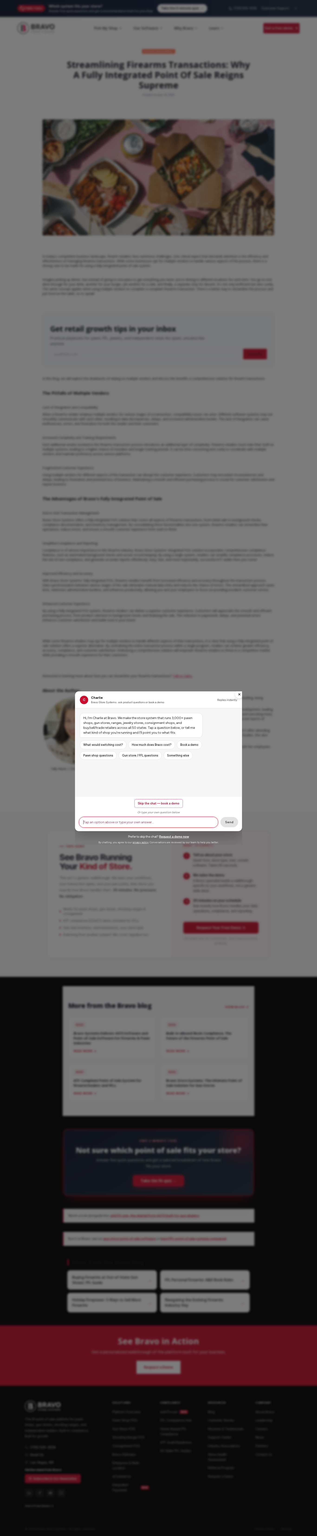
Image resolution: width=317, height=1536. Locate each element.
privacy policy (141, 842)
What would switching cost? (103, 744)
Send (229, 822)
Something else (178, 755)
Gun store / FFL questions (140, 755)
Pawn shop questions (98, 755)
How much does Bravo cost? (151, 744)
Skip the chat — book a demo (158, 803)
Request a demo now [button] (174, 836)
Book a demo (189, 744)
